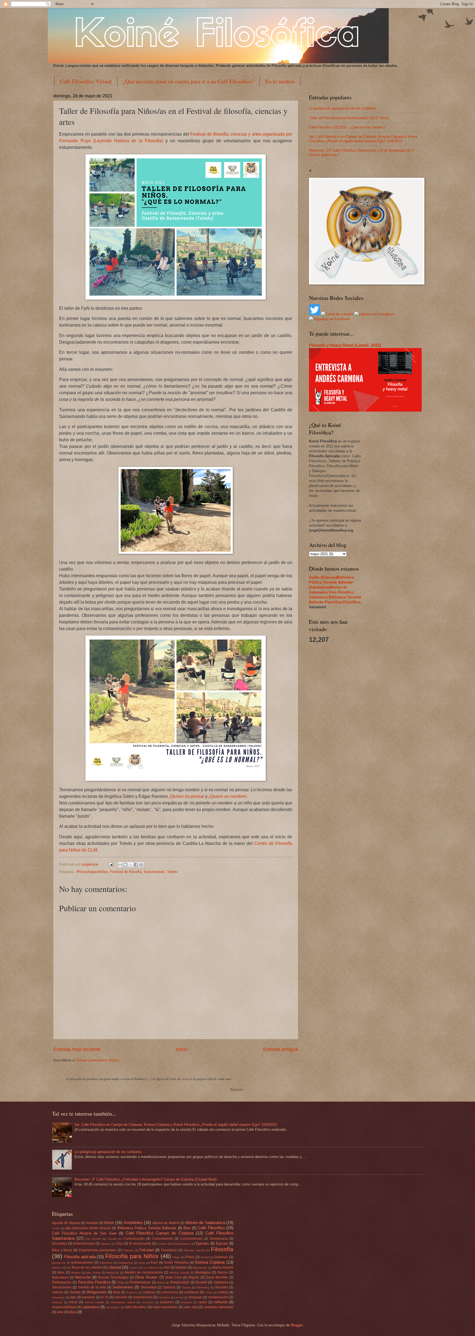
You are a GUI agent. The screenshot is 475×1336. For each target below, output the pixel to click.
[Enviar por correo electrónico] (120, 864)
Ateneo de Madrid (165, 1223)
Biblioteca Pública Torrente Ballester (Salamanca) (331, 582)
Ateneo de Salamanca (205, 1222)
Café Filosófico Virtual (86, 81)
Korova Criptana (210, 1262)
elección (121, 1297)
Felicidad (146, 1250)
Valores (57, 1292)
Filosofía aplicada (80, 1256)
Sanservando (154, 872)
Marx (61, 1272)
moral (73, 1302)
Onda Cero (173, 1277)
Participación (61, 1282)
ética (73, 1312)
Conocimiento (162, 1238)
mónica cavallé (94, 1302)
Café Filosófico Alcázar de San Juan (84, 1233)
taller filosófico (136, 1307)
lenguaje (195, 1297)
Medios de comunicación (144, 1272)
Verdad (75, 1292)
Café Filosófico (211, 1227)
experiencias (143, 1297)
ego (73, 1297)
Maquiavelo (200, 1267)
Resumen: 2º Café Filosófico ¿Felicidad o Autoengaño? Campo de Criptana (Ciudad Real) (145, 1179)
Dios (119, 1243)
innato (180, 1297)
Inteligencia (125, 1262)
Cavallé (112, 1238)
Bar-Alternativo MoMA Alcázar (88, 1228)
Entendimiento (181, 1243)
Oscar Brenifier (217, 1277)
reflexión (221, 1302)
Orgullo (193, 1277)
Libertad (114, 1267)
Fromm (205, 1257)
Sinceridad (148, 1287)
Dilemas (106, 1243)
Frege (176, 1257)
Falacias (128, 1250)
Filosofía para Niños (132, 1256)
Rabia (161, 1282)
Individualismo (82, 1262)
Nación (222, 1272)
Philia (120, 1282)
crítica (208, 1292)
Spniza (186, 1287)
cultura (223, 1292)
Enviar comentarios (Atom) (97, 1060)
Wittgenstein (96, 1292)
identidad (164, 1297)
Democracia (219, 1238)
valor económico (165, 1307)
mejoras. (57, 1302)
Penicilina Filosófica (342, 602)
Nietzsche (83, 1277)
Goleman (221, 1257)
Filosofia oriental (194, 1250)
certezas (149, 1292)
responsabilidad (64, 1307)
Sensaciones (61, 1287)
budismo (131, 1292)
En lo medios (280, 81)
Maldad (181, 1267)
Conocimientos (191, 1238)
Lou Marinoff (150, 1267)
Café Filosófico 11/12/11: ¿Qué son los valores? (347, 127)
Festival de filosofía (126, 872)
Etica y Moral (62, 1250)
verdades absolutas (218, 1307)
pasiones (167, 1302)
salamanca (91, 1307)
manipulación (218, 1297)
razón (202, 1302)
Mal (166, 1267)
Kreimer (57, 1267)
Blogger (297, 1325)
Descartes (59, 1243)
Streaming (202, 1287)
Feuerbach (169, 1250)
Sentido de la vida (92, 1287)
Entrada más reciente (76, 1049)
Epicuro (222, 1243)
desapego (58, 1297)
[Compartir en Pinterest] (141, 864)
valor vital (190, 1307)
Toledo (172, 872)
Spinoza (169, 1287)
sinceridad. (113, 1307)
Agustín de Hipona (66, 1223)
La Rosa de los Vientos (84, 1267)
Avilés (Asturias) (323, 577)
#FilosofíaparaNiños (92, 872)
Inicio (181, 1049)
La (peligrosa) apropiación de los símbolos (342, 108)
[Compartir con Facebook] (136, 864)
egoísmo (88, 1297)
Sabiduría (221, 1282)
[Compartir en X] (130, 864)
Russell (201, 1282)
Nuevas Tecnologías (113, 1277)
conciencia (170, 1292)
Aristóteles (133, 1222)
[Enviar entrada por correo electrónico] (110, 864)
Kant (154, 1262)
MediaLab (112, 1272)
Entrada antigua (280, 1049)
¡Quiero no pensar (186, 796)
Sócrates (221, 1287)
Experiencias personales (98, 1250)
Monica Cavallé (179, 1272)
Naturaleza (60, 1277)
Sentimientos (122, 1287)
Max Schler (93, 1272)
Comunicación (134, 1238)
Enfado (161, 1243)
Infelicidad (106, 1262)
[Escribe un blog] (125, 864)
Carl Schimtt (93, 1238)
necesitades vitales (122, 1302)
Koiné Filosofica (176, 1262)
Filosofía (222, 1249)
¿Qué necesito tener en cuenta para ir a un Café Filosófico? (188, 81)
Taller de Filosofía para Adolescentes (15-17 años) (349, 118)
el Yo (105, 1297)
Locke (133, 1267)
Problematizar (140, 1282)
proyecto (186, 1302)
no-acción (148, 1302)
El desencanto (140, 1243)
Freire (190, 1257)
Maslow (76, 1272)
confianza (191, 1292)
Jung (142, 1262)
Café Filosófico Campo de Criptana (160, 1233)
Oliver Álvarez (146, 1277)
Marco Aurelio (222, 1267)
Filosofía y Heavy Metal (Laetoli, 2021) (345, 345)
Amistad (92, 1223)
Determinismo (83, 1243)
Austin (56, 1228)
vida (60, 1312)
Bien (186, 1228)
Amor (109, 1222)
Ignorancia (58, 1262)
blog (116, 1292)
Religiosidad (179, 1282)
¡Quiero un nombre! (227, 796)
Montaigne (203, 1272)
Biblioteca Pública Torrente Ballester (146, 1228)
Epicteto (202, 1243)
